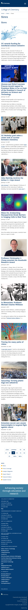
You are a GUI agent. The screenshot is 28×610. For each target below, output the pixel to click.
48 (10, 453)
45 (21, 450)
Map (2, 508)
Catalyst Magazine (8, 471)
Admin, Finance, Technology (8, 548)
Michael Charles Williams (14, 318)
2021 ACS (22, 189)
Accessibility (23, 599)
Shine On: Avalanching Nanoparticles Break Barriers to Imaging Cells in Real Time (13, 215)
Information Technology (7, 561)
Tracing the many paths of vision (12, 343)
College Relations (5, 552)
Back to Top (24, 608)
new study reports (7, 349)
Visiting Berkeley (6, 583)
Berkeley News (5, 575)
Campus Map (4, 581)
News (7, 13)
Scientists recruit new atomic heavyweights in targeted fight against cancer (14, 425)
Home (2, 13)
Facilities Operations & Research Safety (11, 558)
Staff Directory (5, 567)
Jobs (2, 563)
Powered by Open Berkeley (20, 597)
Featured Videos (7, 477)
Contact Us (4, 554)
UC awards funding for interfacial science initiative (13, 44)
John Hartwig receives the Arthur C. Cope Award (12, 179)
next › (15, 456)
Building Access (5, 550)
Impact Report (7, 474)
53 (10, 456)
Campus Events (5, 579)
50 (17, 453)
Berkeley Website (6, 574)
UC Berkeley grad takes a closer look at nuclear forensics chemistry (11, 137)
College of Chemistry (10, 9)
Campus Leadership (6, 577)
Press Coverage (7, 468)
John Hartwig (5, 185)
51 (21, 453)
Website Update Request (7, 569)
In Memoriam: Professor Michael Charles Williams (12, 303)
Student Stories (7, 479)
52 (25, 453)
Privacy (24, 603)
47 (6, 453)
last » (21, 456)
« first (8, 449)
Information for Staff (6, 560)
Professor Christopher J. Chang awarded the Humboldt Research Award (14, 260)
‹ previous (14, 449)
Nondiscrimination (22, 601)
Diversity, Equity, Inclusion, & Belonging (11, 556)
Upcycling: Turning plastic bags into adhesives (12, 381)
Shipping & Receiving (6, 565)
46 (24, 450)
